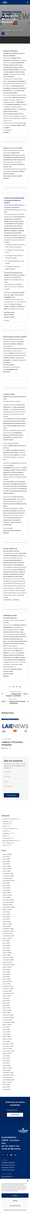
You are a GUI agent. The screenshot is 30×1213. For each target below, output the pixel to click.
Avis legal (24, 1210)
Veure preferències (15, 1205)
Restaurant (8, 838)
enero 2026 (7, 871)
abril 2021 (6, 1005)
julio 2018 (6, 1084)
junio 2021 (6, 1000)
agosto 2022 (7, 967)
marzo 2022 (7, 979)
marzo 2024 (7, 921)
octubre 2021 (7, 991)
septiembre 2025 (9, 880)
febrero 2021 (7, 1010)
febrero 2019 (7, 1067)
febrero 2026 (7, 868)
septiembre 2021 (8, 993)
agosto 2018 (7, 1082)
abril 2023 (6, 948)
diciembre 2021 (8, 986)
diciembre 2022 (8, 957)
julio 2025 (6, 883)
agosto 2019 (7, 1053)
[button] (27, 1180)
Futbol (7, 831)
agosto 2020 (7, 1024)
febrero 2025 (7, 895)
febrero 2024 (7, 924)
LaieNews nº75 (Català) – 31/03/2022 (13, 743)
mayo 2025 (6, 888)
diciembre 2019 (8, 1044)
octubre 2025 (7, 878)
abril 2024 (6, 919)
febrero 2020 (7, 1039)
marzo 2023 (7, 950)
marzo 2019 (7, 1065)
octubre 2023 (7, 933)
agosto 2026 (7, 854)
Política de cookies (8, 1210)
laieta (20, 30)
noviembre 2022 (8, 960)
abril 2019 (6, 1063)
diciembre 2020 (8, 1015)
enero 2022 (7, 984)
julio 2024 (6, 912)
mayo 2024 (6, 916)
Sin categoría (9, 843)
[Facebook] (7, 1155)
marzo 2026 (7, 866)
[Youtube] (11, 1155)
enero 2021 (6, 1012)
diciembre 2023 (8, 928)
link (8, 491)
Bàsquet (7, 821)
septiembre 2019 (8, 1051)
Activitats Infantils (11, 819)
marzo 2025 (7, 892)
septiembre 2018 (8, 1079)
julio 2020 (6, 1027)
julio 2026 (6, 856)
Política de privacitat (17, 1210)
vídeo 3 (7, 127)
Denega (15, 1200)
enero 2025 (7, 897)
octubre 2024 (7, 904)
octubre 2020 (7, 1020)
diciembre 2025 (8, 873)
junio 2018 (6, 1087)
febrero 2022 (7, 981)
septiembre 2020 (9, 1022)
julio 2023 (6, 940)
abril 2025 (6, 890)
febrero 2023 (7, 952)
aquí (12, 295)
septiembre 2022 (9, 964)
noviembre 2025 (8, 876)
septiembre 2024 (9, 907)
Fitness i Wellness (11, 828)
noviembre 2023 (8, 931)
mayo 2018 (6, 1089)
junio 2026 (6, 859)
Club (6, 826)
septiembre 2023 (9, 936)
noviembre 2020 (8, 1017)
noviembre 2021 (8, 988)
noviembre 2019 (8, 1046)
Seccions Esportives (11, 840)
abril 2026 (6, 864)
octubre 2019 (7, 1048)
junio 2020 (6, 1029)
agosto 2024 (7, 909)
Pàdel (6, 835)
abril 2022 (6, 976)
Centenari (7, 823)
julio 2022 (6, 969)
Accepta (15, 1195)
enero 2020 (7, 1041)
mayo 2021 (6, 1003)
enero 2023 (7, 955)
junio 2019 (6, 1058)
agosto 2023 (7, 938)
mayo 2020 (6, 1032)
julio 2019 (6, 1055)
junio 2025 (6, 885)
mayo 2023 (6, 945)
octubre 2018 (7, 1077)
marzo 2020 (7, 1036)
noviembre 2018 (8, 1075)
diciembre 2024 (8, 900)
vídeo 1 (19, 125)
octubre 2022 (7, 962)
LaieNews (6, 30)
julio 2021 (6, 998)
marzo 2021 (7, 1008)
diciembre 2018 (8, 1072)
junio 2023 (6, 943)
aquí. (9, 524)
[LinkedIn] (15, 1155)
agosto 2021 (7, 996)
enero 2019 (6, 1070)
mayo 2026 (6, 861)
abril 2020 (6, 1034)
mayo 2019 (6, 1060)
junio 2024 (6, 914)
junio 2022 (6, 972)
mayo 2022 (6, 974)
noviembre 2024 (8, 902)
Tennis (7, 845)
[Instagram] (3, 1155)
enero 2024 (7, 926)
